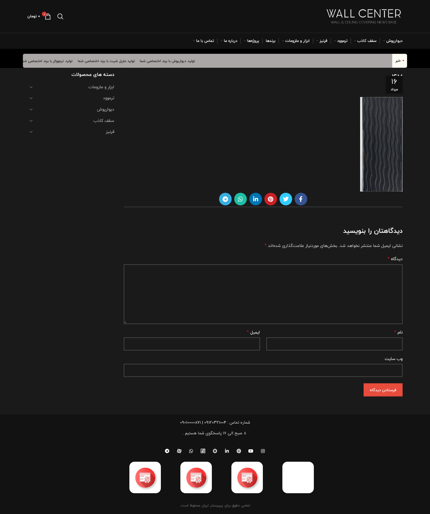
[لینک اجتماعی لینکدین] (255, 199)
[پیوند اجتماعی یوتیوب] (251, 451)
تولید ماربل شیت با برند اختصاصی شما (110, 61)
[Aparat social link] (179, 451)
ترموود (108, 98)
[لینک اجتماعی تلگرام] (225, 199)
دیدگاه (395, 258)
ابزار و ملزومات (101, 87)
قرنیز (110, 131)
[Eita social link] (203, 451)
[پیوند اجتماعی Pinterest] (270, 199)
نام (398, 332)
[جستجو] (60, 16)
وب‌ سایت (394, 358)
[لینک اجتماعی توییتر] (286, 199)
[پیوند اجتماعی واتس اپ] (240, 199)
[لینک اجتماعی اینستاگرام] (263, 451)
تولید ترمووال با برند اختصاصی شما (51, 61)
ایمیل (253, 332)
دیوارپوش (105, 109)
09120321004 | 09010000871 (203, 422)
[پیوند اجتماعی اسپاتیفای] (215, 451)
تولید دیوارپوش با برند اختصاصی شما (171, 61)
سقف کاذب (103, 120)
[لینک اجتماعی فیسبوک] (301, 199)
